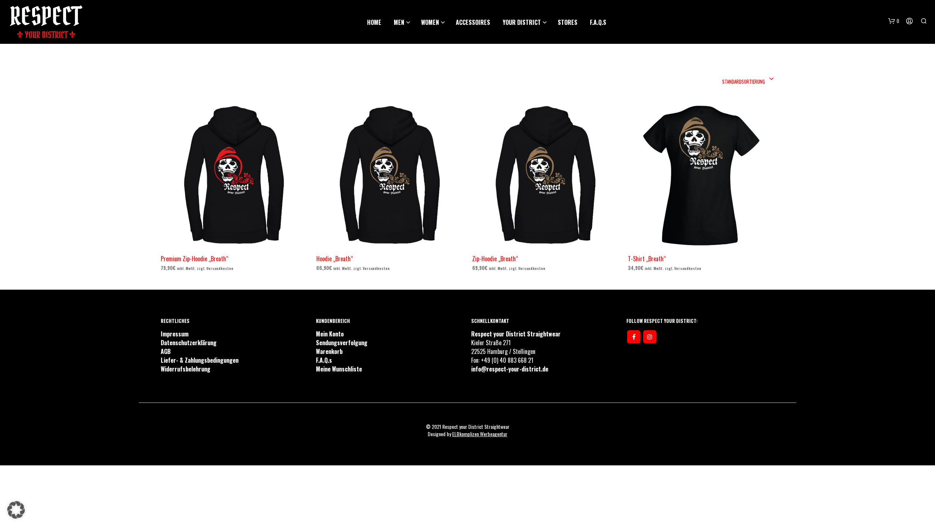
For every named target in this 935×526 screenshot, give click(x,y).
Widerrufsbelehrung (185, 369)
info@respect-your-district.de (509, 369)
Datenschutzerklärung (189, 342)
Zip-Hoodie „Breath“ (495, 258)
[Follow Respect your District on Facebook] (633, 336)
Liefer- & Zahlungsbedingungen (199, 360)
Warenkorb (329, 351)
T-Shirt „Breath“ (647, 258)
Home (374, 22)
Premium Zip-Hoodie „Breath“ (194, 258)
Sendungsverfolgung (341, 342)
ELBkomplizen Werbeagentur (479, 434)
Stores (567, 22)
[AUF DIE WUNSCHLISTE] (240, 242)
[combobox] (748, 79)
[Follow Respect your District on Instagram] (649, 336)
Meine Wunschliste (339, 369)
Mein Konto (330, 333)
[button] (16, 510)
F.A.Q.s (598, 22)
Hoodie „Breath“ (334, 258)
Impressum (174, 333)
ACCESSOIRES (473, 22)
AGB (166, 351)
